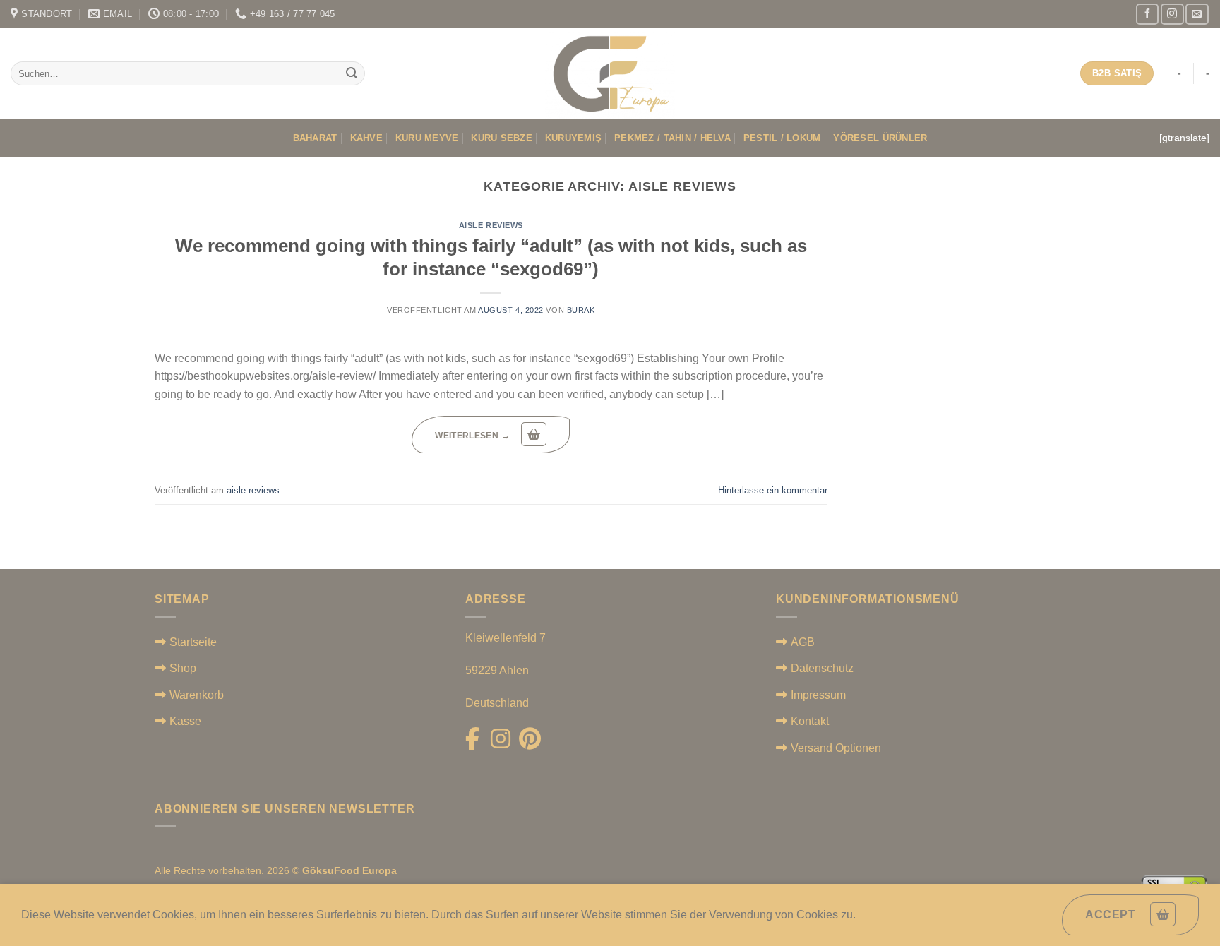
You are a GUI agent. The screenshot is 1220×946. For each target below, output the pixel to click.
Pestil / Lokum (782, 138)
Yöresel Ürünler (880, 138)
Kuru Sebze (501, 138)
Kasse (185, 721)
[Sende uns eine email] (1196, 14)
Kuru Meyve (427, 138)
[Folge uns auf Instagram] (1172, 14)
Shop (182, 668)
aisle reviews (491, 225)
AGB (803, 642)
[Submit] (352, 73)
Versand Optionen (836, 748)
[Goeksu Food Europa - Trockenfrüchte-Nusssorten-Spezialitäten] (610, 73)
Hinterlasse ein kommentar (772, 490)
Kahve (366, 138)
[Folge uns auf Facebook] (1147, 14)
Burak (581, 310)
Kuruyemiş (573, 138)
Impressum (818, 695)
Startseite (193, 642)
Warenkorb (196, 695)
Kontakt (810, 721)
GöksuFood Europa (349, 870)
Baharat (315, 138)
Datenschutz (822, 668)
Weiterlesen (472, 436)
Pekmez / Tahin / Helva (672, 138)
